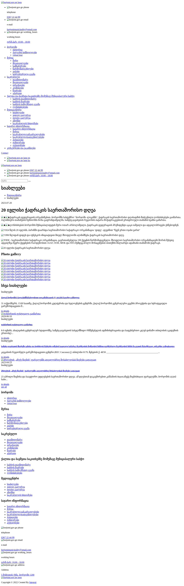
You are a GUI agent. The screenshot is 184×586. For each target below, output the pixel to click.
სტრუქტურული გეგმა (24, 74)
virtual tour (18, 55)
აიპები (16, 71)
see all (4, 387)
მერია (10, 58)
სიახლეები (18, 112)
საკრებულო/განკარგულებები (29, 134)
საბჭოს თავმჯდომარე (24, 99)
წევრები (17, 90)
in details (5, 311)
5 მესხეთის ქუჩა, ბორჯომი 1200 (17, 575)
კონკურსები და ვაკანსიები (21, 148)
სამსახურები (19, 66)
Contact (4, 153)
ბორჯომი (12, 47)
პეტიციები (18, 140)
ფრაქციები (19, 85)
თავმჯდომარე (20, 79)
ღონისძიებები (20, 107)
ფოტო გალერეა (21, 118)
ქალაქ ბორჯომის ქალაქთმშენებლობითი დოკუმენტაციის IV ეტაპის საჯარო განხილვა (40, 298)
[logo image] (11, 165)
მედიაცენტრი (14, 110)
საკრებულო (13, 77)
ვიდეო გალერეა (22, 115)
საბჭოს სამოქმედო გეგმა (26, 104)
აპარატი (17, 93)
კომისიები (18, 88)
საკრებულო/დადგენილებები (28, 137)
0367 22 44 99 (13, 17)
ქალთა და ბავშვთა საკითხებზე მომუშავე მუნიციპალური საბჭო (40, 96)
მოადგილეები (20, 63)
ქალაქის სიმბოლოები (25, 52)
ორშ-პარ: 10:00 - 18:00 (18, 42)
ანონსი (16, 120)
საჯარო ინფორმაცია (18, 126)
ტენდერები (19, 142)
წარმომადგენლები (23, 69)
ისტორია (17, 50)
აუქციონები (19, 145)
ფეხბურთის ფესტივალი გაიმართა (16, 325)
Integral (32, 582)
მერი (15, 60)
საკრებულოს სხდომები (25, 123)
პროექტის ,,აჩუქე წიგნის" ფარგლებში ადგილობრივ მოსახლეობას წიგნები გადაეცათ (40, 371)
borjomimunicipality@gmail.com (22, 29)
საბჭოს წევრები (21, 101)
